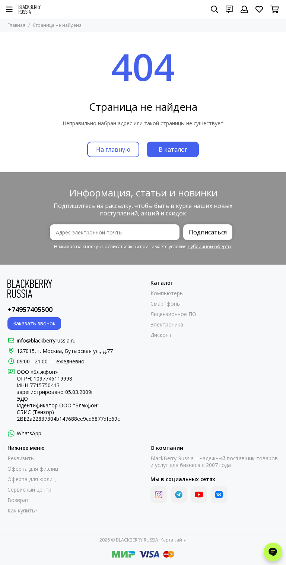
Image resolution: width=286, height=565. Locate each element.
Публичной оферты (209, 246)
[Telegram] (179, 494)
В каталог (173, 149)
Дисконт (161, 335)
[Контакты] (229, 9)
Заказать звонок (34, 323)
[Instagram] (158, 494)
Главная (16, 25)
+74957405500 (30, 309)
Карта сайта (174, 540)
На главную (113, 149)
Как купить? (22, 510)
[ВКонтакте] (219, 494)
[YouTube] (199, 494)
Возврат (18, 500)
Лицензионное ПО (173, 314)
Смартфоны (165, 303)
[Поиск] (214, 9)
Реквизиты (21, 458)
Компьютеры (167, 293)
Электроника (166, 324)
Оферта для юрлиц (31, 479)
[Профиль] (244, 9)
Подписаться (208, 232)
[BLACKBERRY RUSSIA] (30, 9)
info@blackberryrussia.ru (46, 340)
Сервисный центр (29, 489)
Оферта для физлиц (32, 468)
